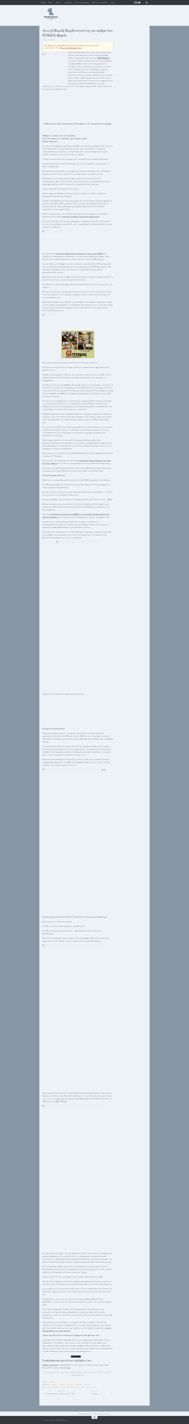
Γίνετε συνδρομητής (82, 2)
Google (48, 1387)
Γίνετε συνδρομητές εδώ (71, 47)
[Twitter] (139, 2)
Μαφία (83, 1387)
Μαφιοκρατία (90, 1387)
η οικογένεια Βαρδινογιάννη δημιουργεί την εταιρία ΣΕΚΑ (79, 253)
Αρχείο (58, 2)
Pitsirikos (51, 1382)
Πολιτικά (88, 1384)
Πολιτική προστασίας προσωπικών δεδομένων (94, 1414)
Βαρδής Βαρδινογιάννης (72, 1387)
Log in (113, 2)
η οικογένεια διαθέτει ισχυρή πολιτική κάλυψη (80, 216)
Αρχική (43, 2)
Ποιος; (51, 2)
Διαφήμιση (68, 2)
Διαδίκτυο (54, 1384)
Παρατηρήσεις (79, 1384)
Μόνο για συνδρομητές (100, 2)
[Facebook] (134, 2)
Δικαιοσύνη (62, 1384)
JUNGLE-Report (103, 58)
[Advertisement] (77, 106)
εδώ (68, 1367)
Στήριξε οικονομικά (50, 1365)
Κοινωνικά (70, 1384)
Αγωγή (62, 1387)
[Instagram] (137, 2)
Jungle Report (55, 1387)
